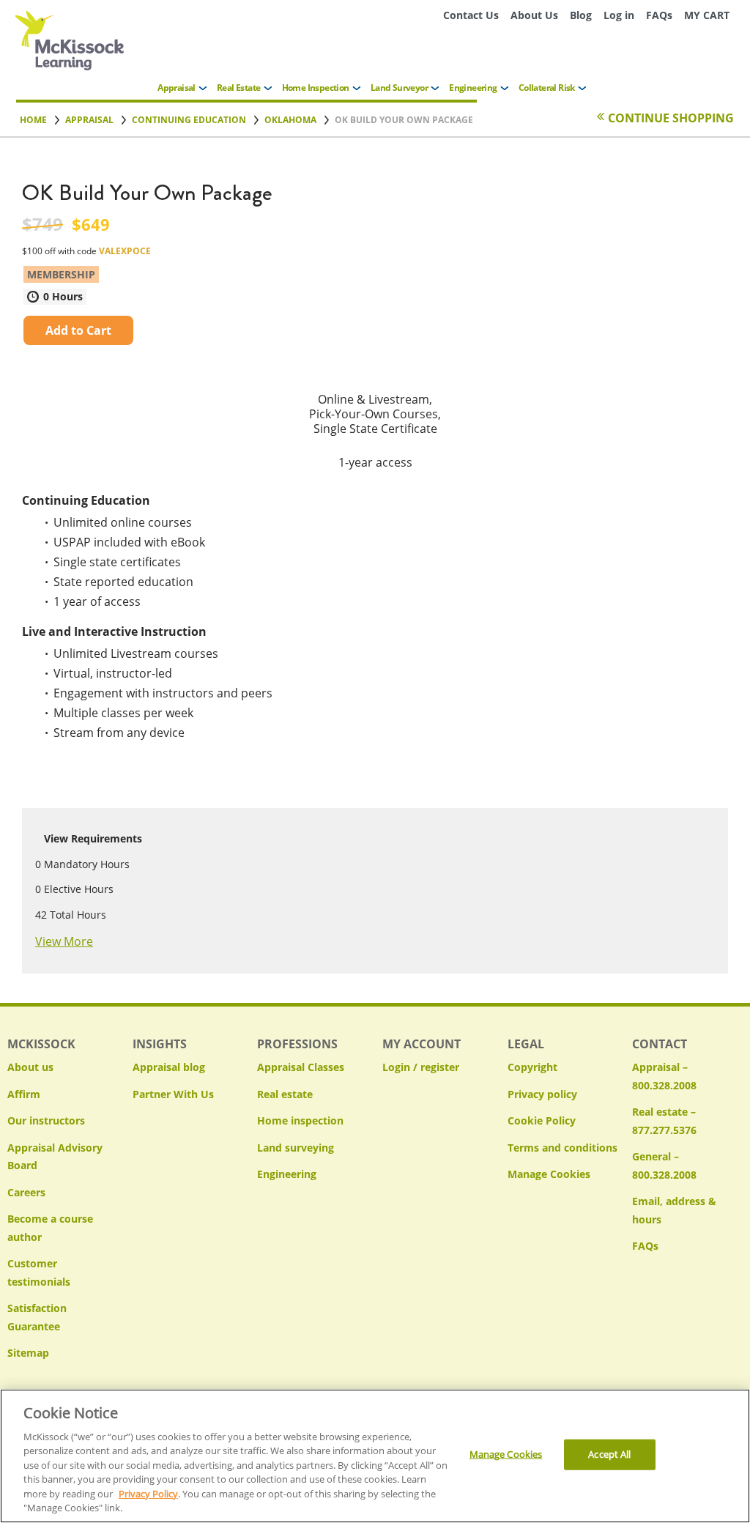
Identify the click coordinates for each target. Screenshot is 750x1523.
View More (64, 941)
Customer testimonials (38, 1272)
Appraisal (176, 87)
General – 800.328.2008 (664, 1165)
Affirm (23, 1094)
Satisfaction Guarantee (37, 1317)
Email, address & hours (674, 1210)
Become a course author (50, 1228)
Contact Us (471, 15)
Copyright (532, 1067)
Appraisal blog (169, 1067)
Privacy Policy (148, 1493)
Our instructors (46, 1120)
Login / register (420, 1067)
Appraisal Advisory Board (55, 1157)
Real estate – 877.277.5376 (664, 1121)
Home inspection (300, 1120)
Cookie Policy (542, 1120)
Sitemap (28, 1353)
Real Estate (238, 87)
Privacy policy (542, 1094)
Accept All (609, 1454)
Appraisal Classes (300, 1067)
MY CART (706, 15)
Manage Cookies (549, 1174)
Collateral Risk (547, 87)
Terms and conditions (562, 1148)
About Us (534, 15)
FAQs (659, 15)
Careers (26, 1192)
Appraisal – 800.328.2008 (664, 1076)
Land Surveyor (399, 87)
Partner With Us (173, 1094)
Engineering (473, 87)
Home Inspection (315, 87)
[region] (375, 1456)
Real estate (285, 1094)
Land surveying (295, 1148)
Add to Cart (78, 330)
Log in (619, 15)
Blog (581, 15)
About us (30, 1067)
